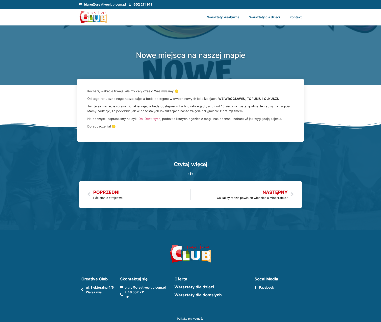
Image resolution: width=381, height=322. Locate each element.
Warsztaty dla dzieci (264, 17)
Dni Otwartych (149, 119)
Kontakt (296, 17)
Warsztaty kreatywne (223, 17)
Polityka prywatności (190, 318)
